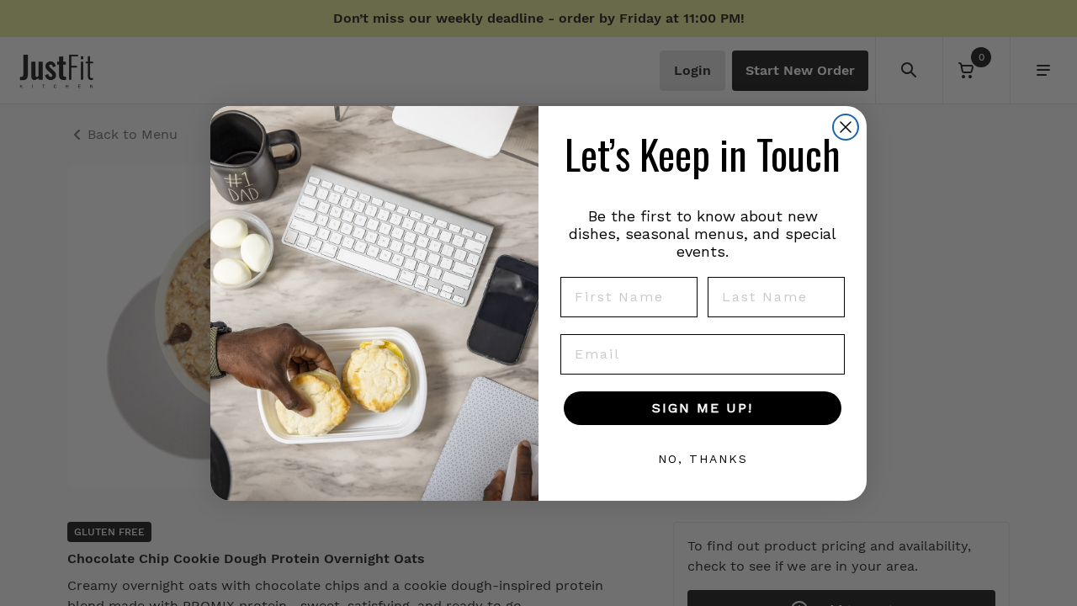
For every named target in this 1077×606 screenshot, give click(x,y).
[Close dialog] (845, 127)
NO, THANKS (703, 458)
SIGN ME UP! (702, 408)
